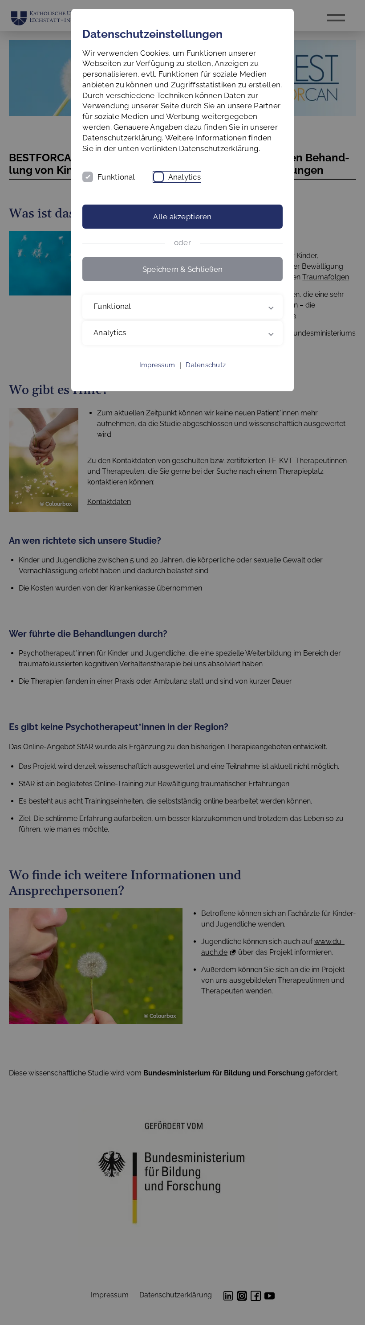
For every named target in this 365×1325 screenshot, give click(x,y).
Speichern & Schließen (182, 269)
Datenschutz (206, 376)
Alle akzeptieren (182, 216)
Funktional (116, 176)
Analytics (184, 176)
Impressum (157, 376)
